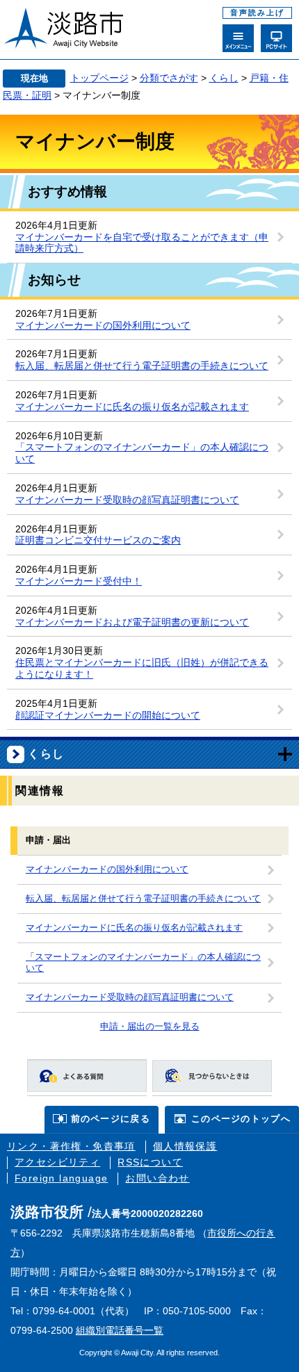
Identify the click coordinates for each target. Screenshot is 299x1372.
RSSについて (150, 1162)
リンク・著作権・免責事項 (71, 1146)
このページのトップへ (241, 1118)
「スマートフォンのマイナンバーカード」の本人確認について (143, 963)
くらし (224, 77)
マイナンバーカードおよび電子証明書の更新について (132, 622)
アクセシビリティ (57, 1162)
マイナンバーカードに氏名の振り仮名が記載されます (132, 406)
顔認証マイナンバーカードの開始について (107, 715)
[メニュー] (238, 38)
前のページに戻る (110, 1118)
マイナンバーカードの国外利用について (103, 325)
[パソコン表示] (276, 38)
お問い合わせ (157, 1178)
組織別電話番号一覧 (119, 1330)
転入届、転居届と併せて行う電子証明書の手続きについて (141, 365)
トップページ (99, 77)
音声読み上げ (257, 12)
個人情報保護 (185, 1146)
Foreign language (61, 1178)
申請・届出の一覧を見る (150, 1026)
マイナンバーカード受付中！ (78, 581)
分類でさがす (169, 77)
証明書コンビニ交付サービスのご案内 (98, 540)
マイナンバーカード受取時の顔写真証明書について (127, 499)
